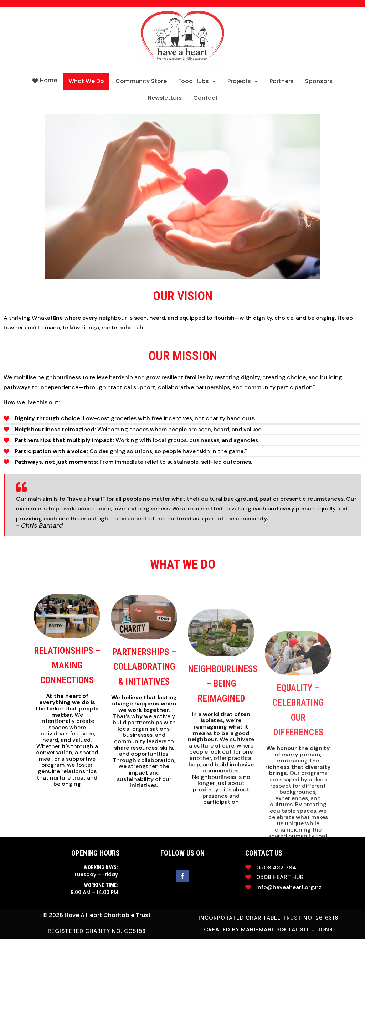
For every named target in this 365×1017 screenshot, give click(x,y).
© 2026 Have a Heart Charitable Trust (97, 915)
